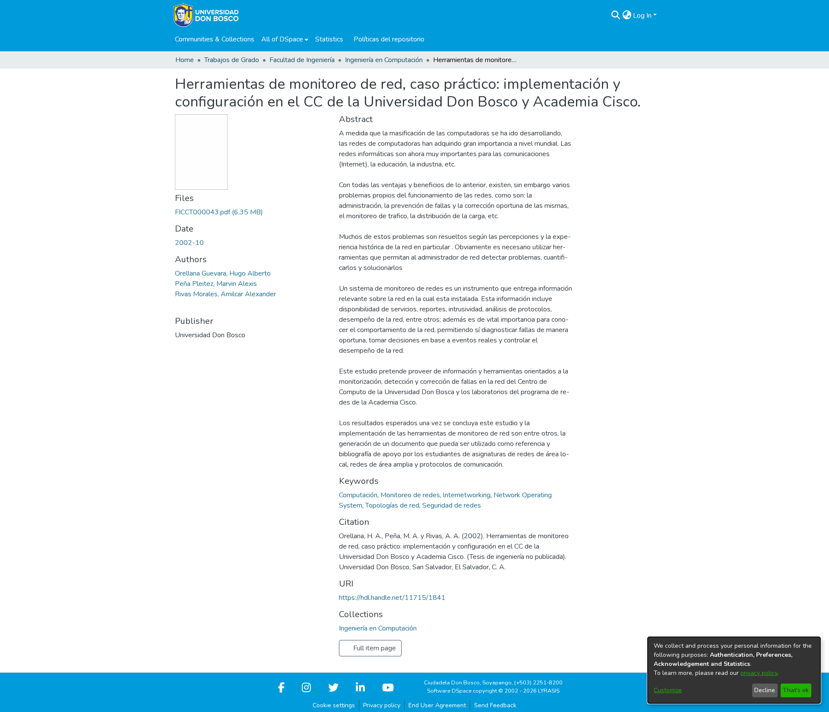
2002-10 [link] (189, 243)
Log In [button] (643, 15)
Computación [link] (358, 495)
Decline (764, 690)
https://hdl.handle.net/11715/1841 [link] (392, 597)
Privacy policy (381, 705)
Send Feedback (495, 705)
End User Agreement (437, 705)
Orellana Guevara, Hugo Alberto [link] (223, 273)
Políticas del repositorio (389, 39)
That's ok (796, 690)
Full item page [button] (373, 648)
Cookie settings (334, 705)
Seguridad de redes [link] (451, 505)
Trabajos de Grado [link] (231, 60)
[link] (219, 212)
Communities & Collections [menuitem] (214, 39)
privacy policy (758, 673)
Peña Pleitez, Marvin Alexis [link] (216, 284)
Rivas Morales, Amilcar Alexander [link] (225, 294)
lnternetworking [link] (466, 495)
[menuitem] (284, 39)
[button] (615, 15)
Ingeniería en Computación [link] (384, 60)
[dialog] (734, 670)
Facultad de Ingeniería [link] (302, 60)
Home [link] (184, 60)
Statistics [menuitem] (329, 39)
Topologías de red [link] (392, 505)
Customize (668, 690)
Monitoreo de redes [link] (410, 495)
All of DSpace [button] (282, 39)
